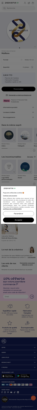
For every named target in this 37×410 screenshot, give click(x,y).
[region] (18, 205)
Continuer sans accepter (10, 195)
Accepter (18, 220)
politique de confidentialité (12, 209)
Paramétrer (18, 213)
